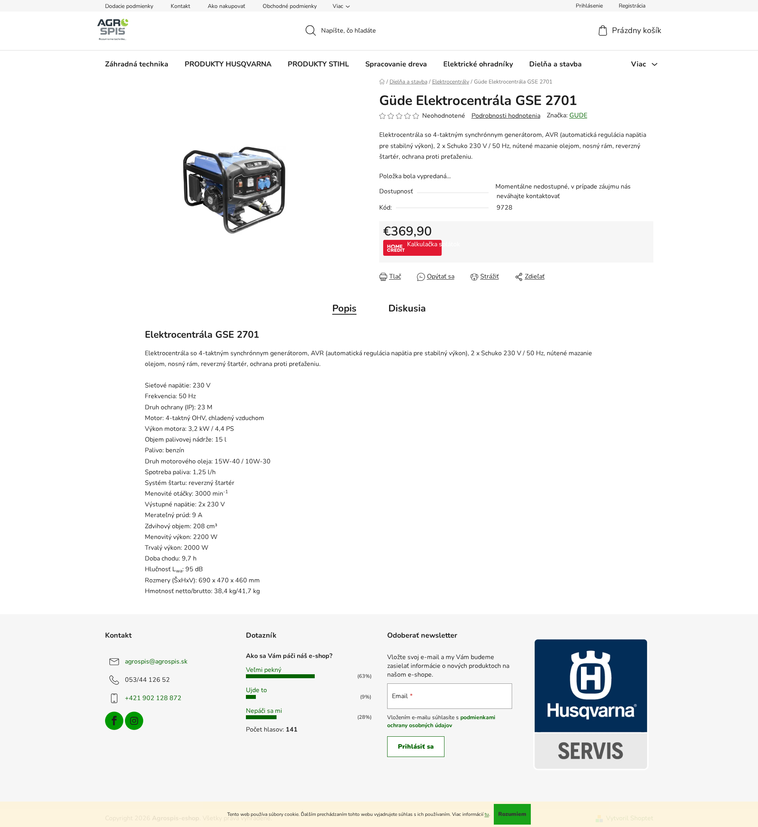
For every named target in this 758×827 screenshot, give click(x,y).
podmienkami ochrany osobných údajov (441, 721)
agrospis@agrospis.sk (156, 661)
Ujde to (256, 690)
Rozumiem (512, 814)
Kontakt (180, 6)
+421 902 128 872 (153, 698)
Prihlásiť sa (416, 746)
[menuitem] (136, 64)
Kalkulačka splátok (424, 244)
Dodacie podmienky (129, 6)
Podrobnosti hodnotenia (506, 115)
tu (487, 814)
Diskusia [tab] (407, 308)
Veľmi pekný (263, 669)
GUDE (578, 115)
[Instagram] (134, 721)
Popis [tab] (344, 308)
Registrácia (632, 6)
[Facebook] (114, 721)
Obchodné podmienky (290, 6)
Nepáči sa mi (264, 710)
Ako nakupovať (226, 6)
